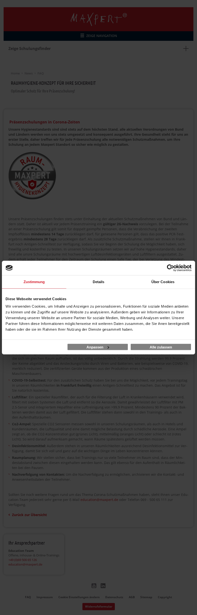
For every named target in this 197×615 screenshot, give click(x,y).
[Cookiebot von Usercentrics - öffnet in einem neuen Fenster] (170, 267)
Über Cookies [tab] (162, 282)
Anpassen (94, 347)
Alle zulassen (161, 347)
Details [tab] (99, 282)
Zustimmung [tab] (34, 282)
